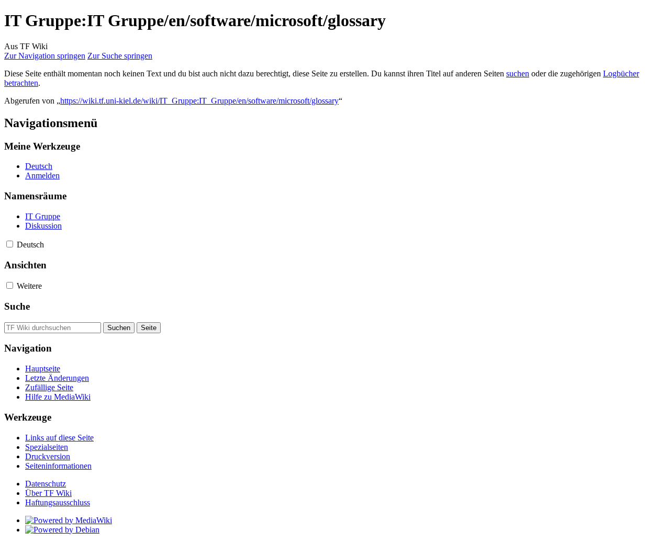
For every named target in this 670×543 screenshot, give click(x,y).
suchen (517, 73)
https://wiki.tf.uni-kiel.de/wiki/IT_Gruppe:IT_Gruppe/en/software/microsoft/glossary (199, 100)
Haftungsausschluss (57, 502)
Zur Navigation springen (44, 55)
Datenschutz (45, 483)
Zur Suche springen (119, 55)
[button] (9, 244)
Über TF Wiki (48, 493)
